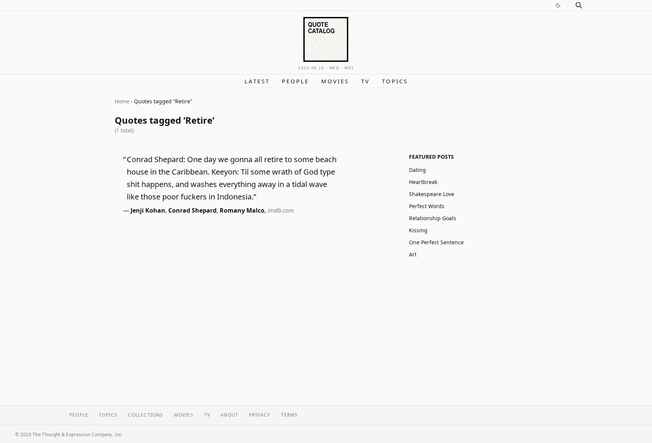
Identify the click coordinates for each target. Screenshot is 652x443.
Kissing (418, 230)
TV (365, 81)
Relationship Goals (432, 218)
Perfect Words (426, 206)
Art (413, 254)
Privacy (259, 415)
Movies (335, 81)
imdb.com (281, 210)
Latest (257, 81)
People (295, 81)
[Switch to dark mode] (558, 5)
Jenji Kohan (148, 210)
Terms (289, 415)
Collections (145, 415)
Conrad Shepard (192, 210)
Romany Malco (242, 210)
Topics (395, 81)
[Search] (579, 5)
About (229, 415)
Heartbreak (423, 181)
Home (122, 101)
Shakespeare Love (431, 194)
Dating (417, 169)
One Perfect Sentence (436, 242)
